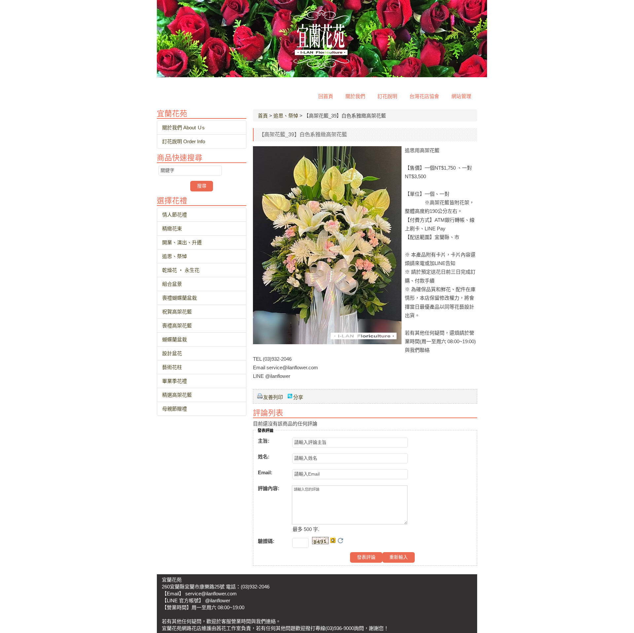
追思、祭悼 (285, 115)
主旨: (263, 441)
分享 (298, 397)
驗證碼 (266, 541)
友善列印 (273, 397)
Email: (265, 472)
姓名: (263, 456)
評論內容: (268, 488)
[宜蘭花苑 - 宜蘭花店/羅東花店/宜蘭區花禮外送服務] (322, 75)
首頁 (263, 115)
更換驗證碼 (340, 540)
